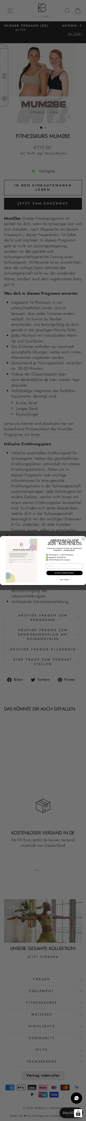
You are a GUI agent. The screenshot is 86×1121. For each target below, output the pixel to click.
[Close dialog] (83, 538)
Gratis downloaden (64, 573)
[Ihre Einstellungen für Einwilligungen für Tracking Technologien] (78, 1113)
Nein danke (64, 579)
